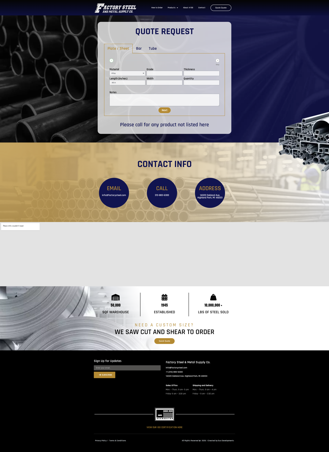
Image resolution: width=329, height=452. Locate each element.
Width (150, 78)
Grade (150, 69)
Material (114, 69)
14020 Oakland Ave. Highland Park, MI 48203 (209, 196)
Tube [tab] (153, 48)
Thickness (189, 69)
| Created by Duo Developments (220, 440)
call (139, 125)
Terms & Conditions (117, 440)
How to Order (157, 7)
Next (164, 110)
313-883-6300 (162, 195)
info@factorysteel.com (114, 195)
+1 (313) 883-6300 (174, 371)
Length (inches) (118, 78)
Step (217, 64)
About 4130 (188, 7)
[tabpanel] (164, 84)
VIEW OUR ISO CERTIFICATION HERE (164, 427)
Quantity (189, 78)
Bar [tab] (139, 48)
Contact (201, 7)
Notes (113, 92)
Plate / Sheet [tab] (118, 48)
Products (171, 7)
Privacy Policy (101, 440)
